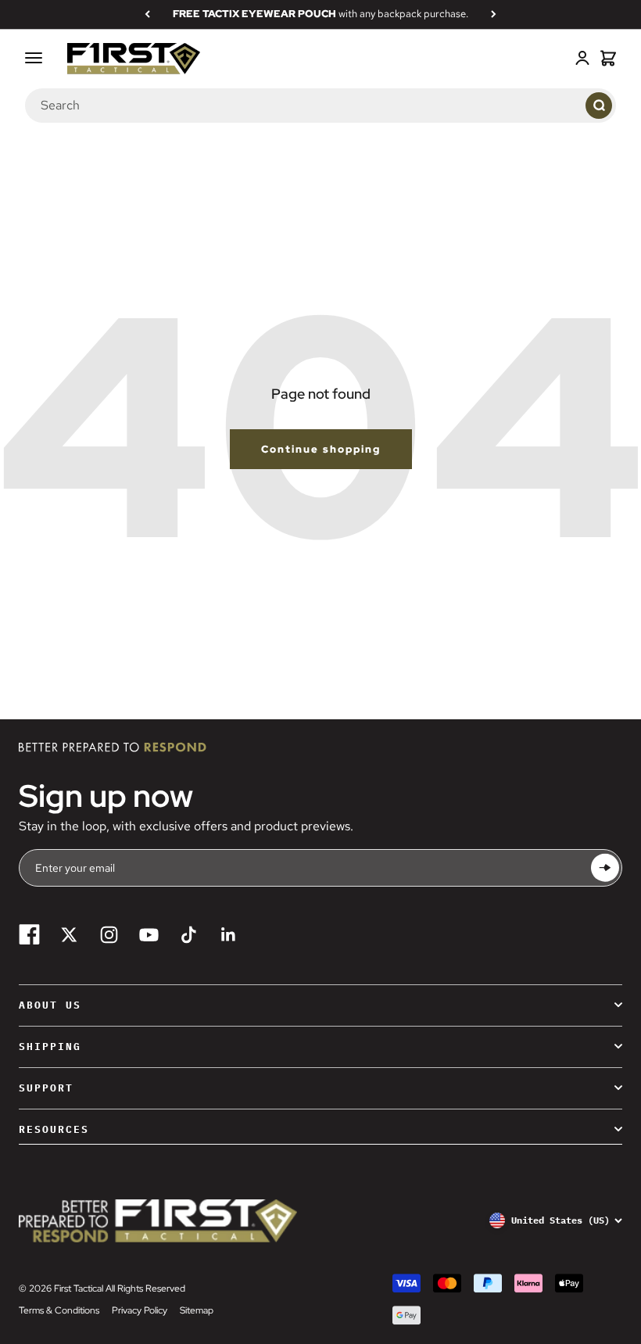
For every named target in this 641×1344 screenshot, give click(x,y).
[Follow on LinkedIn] (228, 934)
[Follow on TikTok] (188, 934)
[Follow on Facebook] (29, 934)
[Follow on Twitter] (69, 934)
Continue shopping (321, 449)
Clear (566, 105)
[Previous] (147, 14)
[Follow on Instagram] (109, 934)
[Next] (493, 14)
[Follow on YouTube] (148, 934)
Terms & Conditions (59, 1310)
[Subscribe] (605, 867)
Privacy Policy (139, 1310)
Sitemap (196, 1310)
